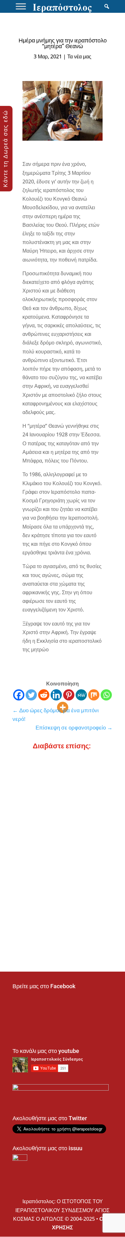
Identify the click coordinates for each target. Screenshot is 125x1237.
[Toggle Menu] (21, 6)
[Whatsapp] (106, 694)
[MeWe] (81, 694)
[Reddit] (43, 694)
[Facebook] (18, 694)
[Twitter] (31, 694)
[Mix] (93, 694)
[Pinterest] (68, 694)
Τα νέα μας (79, 56)
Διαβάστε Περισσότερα (44, 785)
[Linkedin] (56, 694)
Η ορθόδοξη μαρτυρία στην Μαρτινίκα (61, 778)
